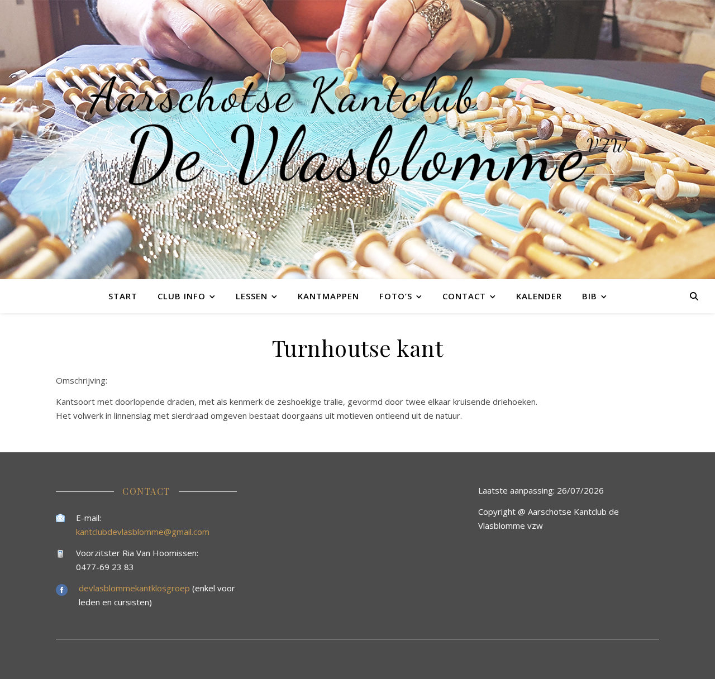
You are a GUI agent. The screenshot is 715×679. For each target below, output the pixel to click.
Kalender (539, 296)
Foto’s (395, 296)
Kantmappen (328, 296)
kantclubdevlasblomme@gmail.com (142, 531)
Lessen (252, 296)
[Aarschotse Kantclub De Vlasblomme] (357, 139)
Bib (589, 296)
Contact (464, 296)
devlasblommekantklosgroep (135, 588)
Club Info (182, 296)
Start (122, 296)
